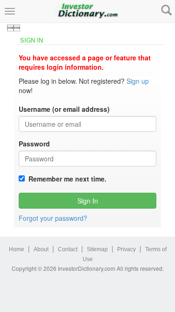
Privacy (126, 249)
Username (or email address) (64, 109)
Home (16, 249)
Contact (67, 249)
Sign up (137, 81)
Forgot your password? (53, 218)
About (41, 249)
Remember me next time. (65, 178)
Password (34, 143)
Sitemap (97, 249)
